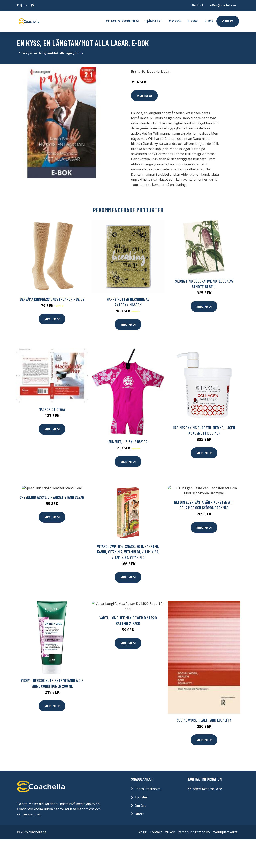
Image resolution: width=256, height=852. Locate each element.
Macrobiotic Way (52, 409)
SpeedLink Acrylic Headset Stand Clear (52, 497)
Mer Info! (144, 96)
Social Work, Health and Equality (204, 719)
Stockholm (198, 5)
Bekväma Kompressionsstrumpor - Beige (52, 299)
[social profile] (32, 5)
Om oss (175, 21)
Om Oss (140, 805)
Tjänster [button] (152, 21)
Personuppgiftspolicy (194, 832)
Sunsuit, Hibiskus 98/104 (128, 441)
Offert (227, 21)
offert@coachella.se (223, 5)
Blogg (193, 21)
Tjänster (141, 797)
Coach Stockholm (122, 21)
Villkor (170, 832)
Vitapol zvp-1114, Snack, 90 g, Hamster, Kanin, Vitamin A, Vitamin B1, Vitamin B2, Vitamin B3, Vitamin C (128, 552)
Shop (209, 21)
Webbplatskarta (225, 832)
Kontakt (156, 832)
